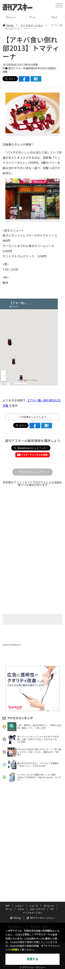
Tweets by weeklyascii (12, 644)
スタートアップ (54, 17)
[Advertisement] (32, 532)
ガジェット (49, 905)
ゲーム (11, 17)
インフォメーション (31, 25)
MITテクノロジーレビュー (42, 917)
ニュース (33, 905)
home (10, 25)
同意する (32, 959)
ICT (52, 909)
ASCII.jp (17, 917)
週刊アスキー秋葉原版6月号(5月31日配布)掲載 (29, 69)
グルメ (32, 17)
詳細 (14, 949)
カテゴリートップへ (34, 472)
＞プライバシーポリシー (33, 967)
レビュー (19, 905)
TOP (7, 905)
